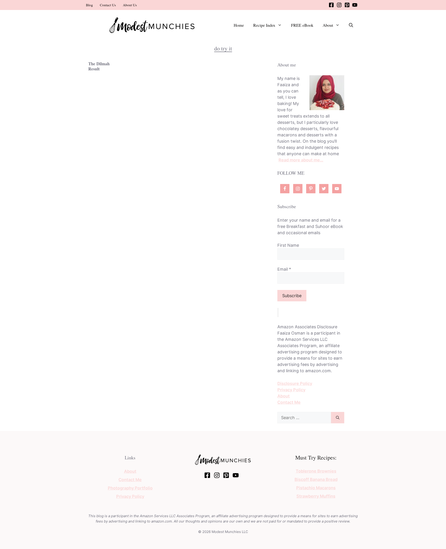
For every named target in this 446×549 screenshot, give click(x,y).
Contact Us (108, 5)
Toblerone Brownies (316, 471)
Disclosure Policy (294, 383)
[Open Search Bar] (351, 25)
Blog (89, 5)
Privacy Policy (291, 389)
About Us (130, 5)
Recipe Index (264, 25)
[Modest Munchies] (152, 24)
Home (239, 25)
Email (284, 269)
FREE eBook (302, 25)
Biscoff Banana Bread (316, 479)
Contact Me (289, 402)
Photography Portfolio (130, 488)
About (328, 25)
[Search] (337, 417)
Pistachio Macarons (316, 487)
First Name (288, 245)
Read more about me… (301, 160)
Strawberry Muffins (315, 496)
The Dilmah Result (99, 66)
